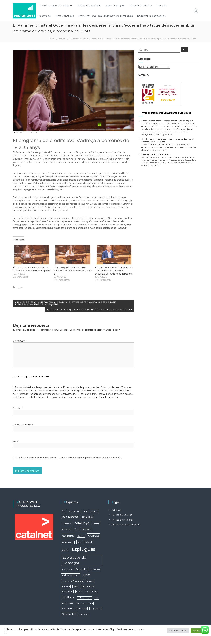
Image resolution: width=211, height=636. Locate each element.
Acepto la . (32, 376)
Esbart (88, 542)
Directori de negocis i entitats (54, 5)
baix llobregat (70, 516)
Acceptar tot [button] (199, 630)
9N (63, 511)
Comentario (20, 340)
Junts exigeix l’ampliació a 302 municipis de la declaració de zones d (73, 270)
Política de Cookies (122, 515)
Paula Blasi (67, 591)
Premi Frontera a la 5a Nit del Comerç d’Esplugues (105, 16)
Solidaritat (69, 614)
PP (96, 598)
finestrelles (81, 569)
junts (87, 575)
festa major (67, 569)
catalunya (82, 523)
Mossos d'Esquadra (72, 581)
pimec (79, 591)
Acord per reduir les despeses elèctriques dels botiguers (167, 121)
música (66, 586)
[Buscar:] (159, 49)
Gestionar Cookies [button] (178, 630)
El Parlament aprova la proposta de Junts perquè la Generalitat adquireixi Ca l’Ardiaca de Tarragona (114, 270)
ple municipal (92, 591)
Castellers (66, 523)
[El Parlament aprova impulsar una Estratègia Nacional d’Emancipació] (32, 254)
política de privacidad (37, 376)
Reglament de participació (151, 16)
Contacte (161, 5)
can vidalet (87, 517)
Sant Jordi (67, 608)
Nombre (18, 408)
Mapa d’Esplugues (115, 5)
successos (84, 614)
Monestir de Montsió (140, 5)
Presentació (44, 16)
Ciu (76, 529)
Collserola (86, 529)
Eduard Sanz (68, 542)
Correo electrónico (23, 424)
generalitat (95, 569)
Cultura (93, 535)
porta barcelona (84, 598)
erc (79, 542)
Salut (71, 603)
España (65, 550)
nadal (75, 587)
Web (15, 441)
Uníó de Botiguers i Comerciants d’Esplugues (166, 112)
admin (34, 132)
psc (63, 603)
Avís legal (117, 510)
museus (90, 581)
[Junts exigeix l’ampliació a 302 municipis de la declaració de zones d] (73, 254)
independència (70, 575)
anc (85, 511)
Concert (81, 536)
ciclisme (66, 529)
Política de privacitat (122, 519)
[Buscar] (184, 49)
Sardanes (82, 608)
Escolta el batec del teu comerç (155, 154)
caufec (96, 523)
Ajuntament (74, 511)
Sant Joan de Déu (85, 603)
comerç (68, 535)
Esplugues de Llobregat (74, 560)
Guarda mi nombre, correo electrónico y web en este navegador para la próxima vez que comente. (68, 457)
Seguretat (95, 608)
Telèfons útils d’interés (88, 5)
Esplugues (83, 549)
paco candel (88, 586)
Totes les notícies (64, 16)
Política (61, 39)
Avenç (94, 511)
